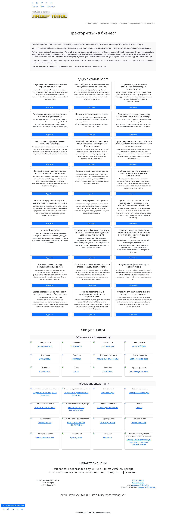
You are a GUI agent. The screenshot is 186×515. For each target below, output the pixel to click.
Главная (35, 7)
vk (46, 3)
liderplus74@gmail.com (146, 487)
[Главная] (77, 14)
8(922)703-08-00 (138, 480)
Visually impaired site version (13, 505)
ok (51, 3)
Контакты (51, 7)
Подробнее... (50, 107)
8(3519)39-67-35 (138, 483)
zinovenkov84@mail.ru (140, 485)
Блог (42, 7)
